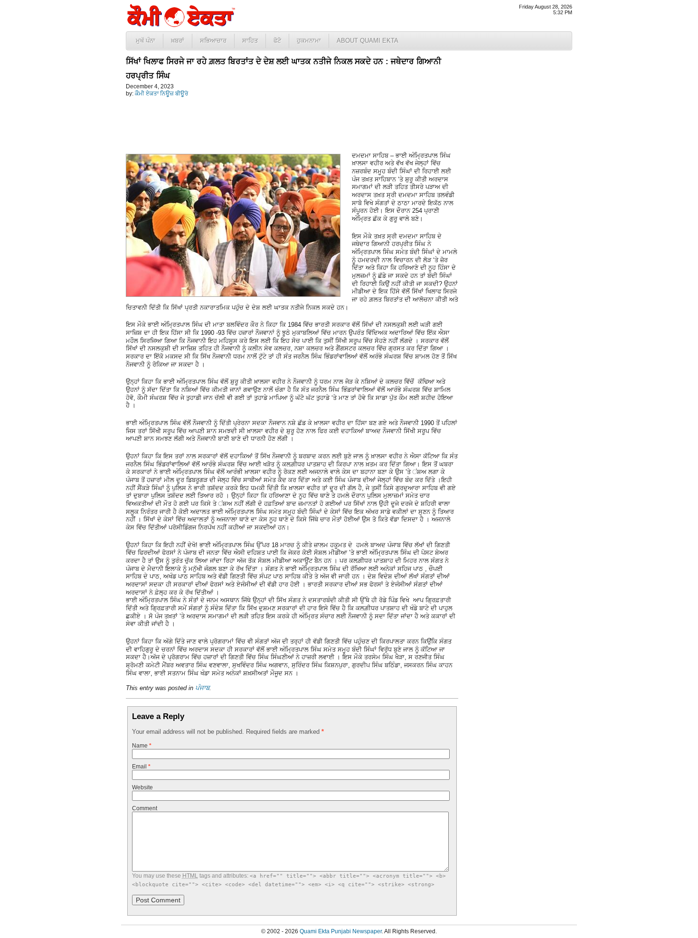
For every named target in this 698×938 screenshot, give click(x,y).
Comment (144, 808)
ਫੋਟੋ (277, 40)
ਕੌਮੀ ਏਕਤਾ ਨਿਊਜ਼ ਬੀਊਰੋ (161, 93)
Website (142, 787)
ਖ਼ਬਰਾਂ (177, 40)
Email (141, 766)
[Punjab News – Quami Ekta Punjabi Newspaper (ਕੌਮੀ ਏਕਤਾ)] (180, 25)
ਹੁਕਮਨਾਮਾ (309, 40)
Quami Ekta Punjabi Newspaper (341, 931)
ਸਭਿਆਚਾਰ (213, 40)
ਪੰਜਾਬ (202, 688)
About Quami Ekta (367, 40)
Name (141, 745)
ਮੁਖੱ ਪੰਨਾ (145, 40)
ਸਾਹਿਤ (250, 40)
